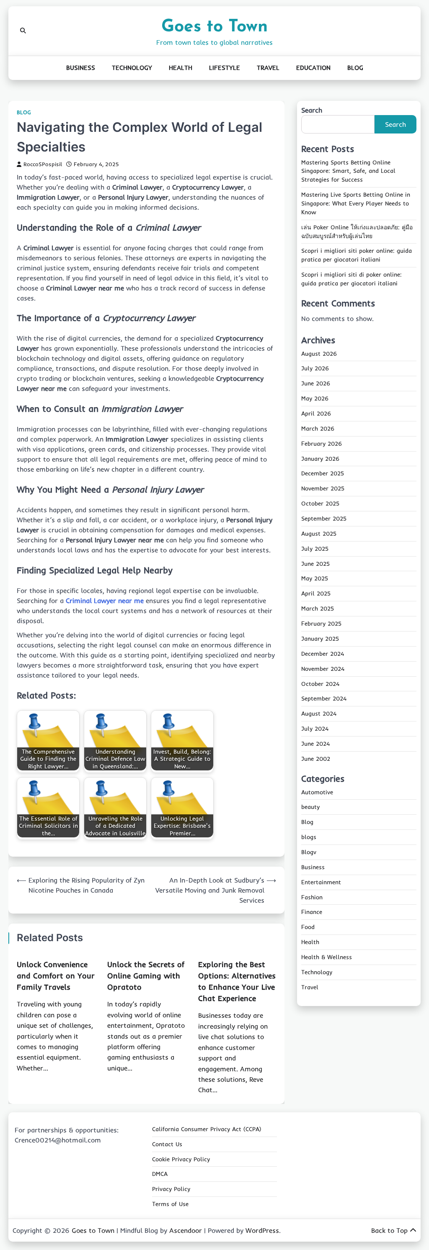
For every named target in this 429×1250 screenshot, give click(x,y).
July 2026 (315, 368)
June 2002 (315, 758)
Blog (355, 68)
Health (180, 68)
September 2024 (323, 698)
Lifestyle (224, 68)
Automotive (317, 792)
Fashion (312, 897)
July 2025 (314, 548)
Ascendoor (185, 1230)
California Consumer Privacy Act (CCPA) (206, 1129)
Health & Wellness (326, 957)
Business (80, 68)
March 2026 (317, 428)
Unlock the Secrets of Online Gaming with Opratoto (145, 976)
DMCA (160, 1174)
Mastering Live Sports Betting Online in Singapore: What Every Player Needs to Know (355, 203)
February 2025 (321, 623)
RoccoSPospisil (42, 164)
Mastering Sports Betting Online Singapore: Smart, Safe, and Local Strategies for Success (348, 171)
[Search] (23, 31)
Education (313, 68)
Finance (311, 912)
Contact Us (167, 1144)
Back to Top (389, 1230)
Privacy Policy (171, 1189)
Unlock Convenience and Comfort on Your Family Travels (56, 976)
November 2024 (322, 668)
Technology (132, 68)
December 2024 (322, 653)
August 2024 (318, 713)
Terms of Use (170, 1204)
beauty (310, 807)
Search (311, 110)
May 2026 (314, 398)
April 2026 (316, 413)
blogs (308, 837)
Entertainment (321, 882)
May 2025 (314, 578)
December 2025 (322, 473)
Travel (268, 68)
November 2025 (322, 488)
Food (308, 927)
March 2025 (317, 608)
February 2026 (321, 443)
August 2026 (319, 353)
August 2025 (318, 533)
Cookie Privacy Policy (181, 1159)
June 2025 (315, 563)
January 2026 (320, 458)
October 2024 (320, 684)
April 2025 (316, 593)
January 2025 (320, 638)
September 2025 (323, 518)
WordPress (262, 1230)
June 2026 (315, 383)
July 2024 (314, 728)
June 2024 (315, 743)
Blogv (308, 852)
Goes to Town (214, 27)
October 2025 (320, 503)
